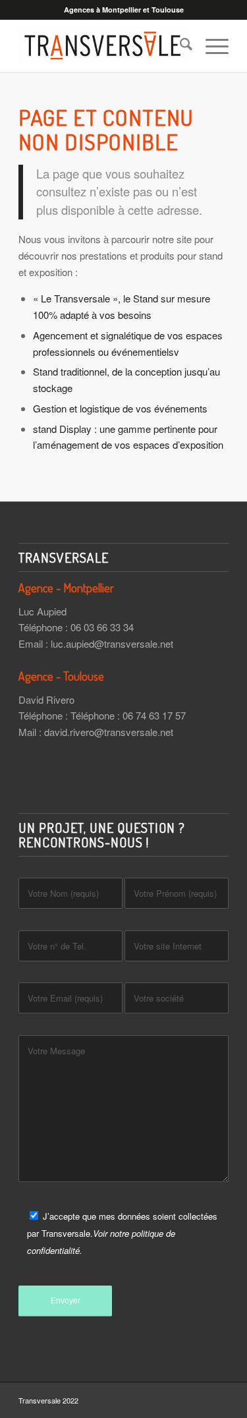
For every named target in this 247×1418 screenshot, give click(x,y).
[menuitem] (179, 45)
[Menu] (210, 45)
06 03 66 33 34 (102, 627)
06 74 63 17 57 (154, 715)
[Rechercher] (179, 45)
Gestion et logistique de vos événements (120, 408)
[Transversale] (102, 45)
